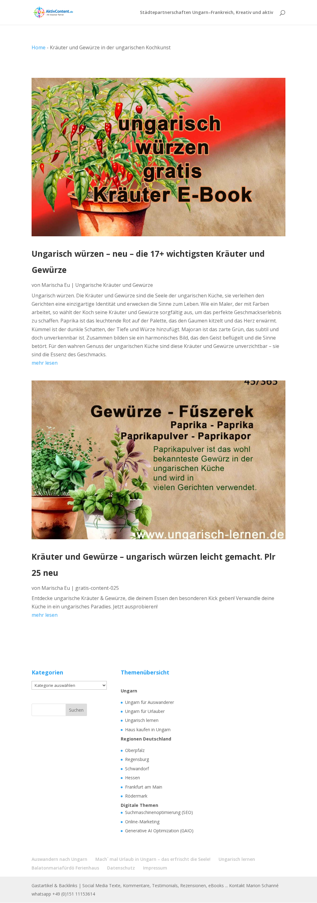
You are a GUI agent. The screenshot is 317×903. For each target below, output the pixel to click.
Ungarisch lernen (141, 720)
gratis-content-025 (97, 588)
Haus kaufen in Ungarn (148, 729)
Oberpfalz (135, 750)
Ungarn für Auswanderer (149, 702)
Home (39, 47)
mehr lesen (45, 362)
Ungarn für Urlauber (145, 711)
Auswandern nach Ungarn (59, 859)
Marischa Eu (55, 285)
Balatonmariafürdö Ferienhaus (65, 868)
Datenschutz (121, 868)
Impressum (155, 868)
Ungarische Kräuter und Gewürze (114, 285)
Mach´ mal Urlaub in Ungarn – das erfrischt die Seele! (153, 859)
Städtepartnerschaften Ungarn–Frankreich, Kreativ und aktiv (206, 12)
